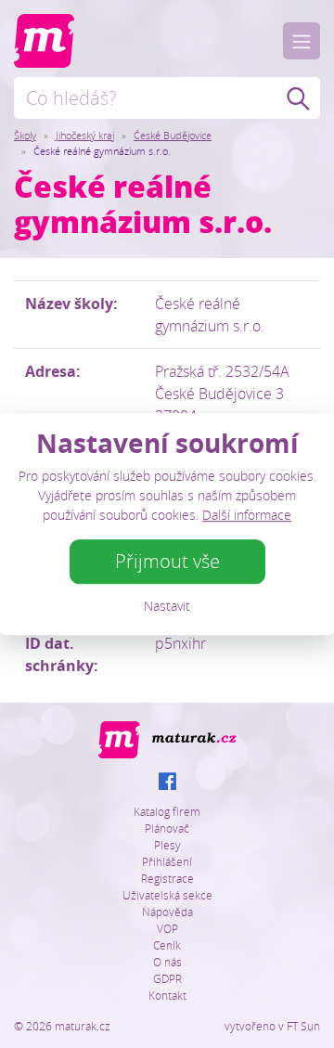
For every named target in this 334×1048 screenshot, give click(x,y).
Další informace (246, 515)
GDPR (167, 978)
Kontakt (167, 995)
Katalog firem (167, 811)
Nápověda (167, 911)
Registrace (167, 878)
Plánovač (167, 828)
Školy (25, 135)
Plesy (167, 844)
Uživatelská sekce (167, 894)
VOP (167, 928)
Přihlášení (167, 861)
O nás (167, 961)
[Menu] (301, 40)
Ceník (167, 945)
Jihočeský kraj (85, 135)
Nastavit (167, 606)
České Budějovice (173, 135)
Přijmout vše (167, 561)
